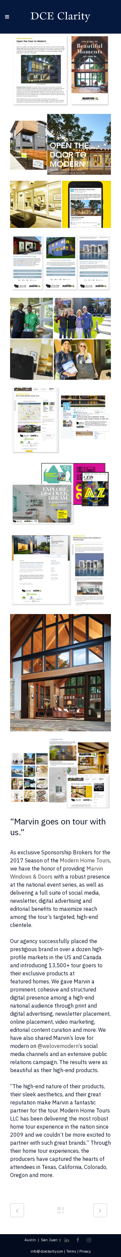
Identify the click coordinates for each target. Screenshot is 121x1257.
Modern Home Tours (85, 860)
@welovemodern (58, 1046)
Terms (71, 1251)
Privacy (85, 1251)
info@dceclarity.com (47, 1251)
